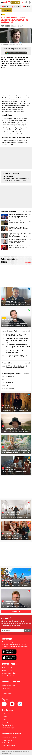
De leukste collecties (8, 676)
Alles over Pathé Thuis (9, 673)
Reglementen (6, 688)
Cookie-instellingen (8, 746)
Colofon (4, 720)
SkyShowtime (6, 714)
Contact (4, 717)
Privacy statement (8, 740)
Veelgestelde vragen (8, 685)
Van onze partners (7, 725)
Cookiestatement (7, 743)
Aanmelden (27, 630)
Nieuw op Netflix (7, 668)
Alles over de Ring (7, 694)
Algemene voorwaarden (9, 737)
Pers (3, 691)
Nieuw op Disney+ (8, 670)
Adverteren (5, 722)
